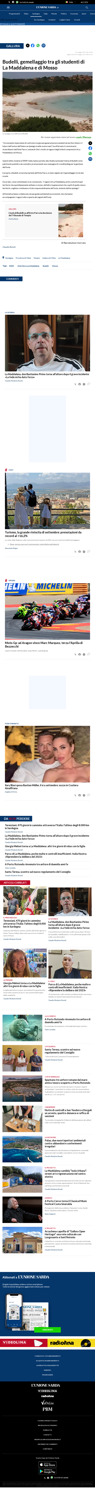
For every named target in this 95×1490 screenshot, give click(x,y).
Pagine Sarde (47, 1375)
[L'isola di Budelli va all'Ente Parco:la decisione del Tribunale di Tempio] (70, 227)
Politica (64, 14)
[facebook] (13, 2)
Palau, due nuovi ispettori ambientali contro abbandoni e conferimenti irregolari (65, 1143)
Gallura (13, 46)
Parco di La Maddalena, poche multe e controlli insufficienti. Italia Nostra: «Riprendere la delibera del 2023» (69, 987)
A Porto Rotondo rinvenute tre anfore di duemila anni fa (36, 864)
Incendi (77, 20)
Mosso (55, 266)
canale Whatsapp (83, 137)
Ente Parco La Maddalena (28, 266)
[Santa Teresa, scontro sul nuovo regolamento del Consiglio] (22, 1058)
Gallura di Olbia (49, 258)
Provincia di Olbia (23, 258)
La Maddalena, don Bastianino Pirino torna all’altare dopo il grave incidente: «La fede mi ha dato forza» (69, 924)
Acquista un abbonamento (47, 1361)
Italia (46, 14)
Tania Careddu (10, 868)
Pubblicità (47, 1430)
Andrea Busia (13, 219)
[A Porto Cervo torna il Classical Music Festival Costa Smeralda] (22, 1210)
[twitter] (9, 2)
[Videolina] (24, 1342)
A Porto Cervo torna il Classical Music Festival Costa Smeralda (66, 1202)
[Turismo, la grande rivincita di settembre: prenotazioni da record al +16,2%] (47, 501)
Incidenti (51, 20)
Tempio (36, 258)
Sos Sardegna (39, 20)
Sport (84, 14)
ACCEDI (84, 2)
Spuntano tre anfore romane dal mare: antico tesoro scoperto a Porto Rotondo (67, 1081)
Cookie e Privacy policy (47, 1421)
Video (26, 14)
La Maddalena (64, 258)
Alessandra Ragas (11, 548)
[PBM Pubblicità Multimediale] (47, 1409)
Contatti (47, 1435)
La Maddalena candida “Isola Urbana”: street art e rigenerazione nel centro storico (66, 1173)
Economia (74, 14)
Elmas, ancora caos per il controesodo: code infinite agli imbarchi (34, 544)
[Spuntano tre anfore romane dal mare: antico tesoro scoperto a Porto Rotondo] (22, 1088)
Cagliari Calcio (64, 20)
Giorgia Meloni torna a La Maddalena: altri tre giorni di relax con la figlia (45, 846)
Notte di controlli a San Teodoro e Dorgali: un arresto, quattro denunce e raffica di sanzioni (68, 1113)
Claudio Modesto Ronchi (14, 381)
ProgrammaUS (14, 14)
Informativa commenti (47, 1444)
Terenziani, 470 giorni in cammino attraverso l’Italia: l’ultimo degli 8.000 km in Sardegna (24, 923)
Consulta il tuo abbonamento (47, 1356)
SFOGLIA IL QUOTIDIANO (12, 24)
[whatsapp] (17, 2)
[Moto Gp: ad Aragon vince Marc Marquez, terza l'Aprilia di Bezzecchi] (47, 611)
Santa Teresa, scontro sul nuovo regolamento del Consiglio (38, 871)
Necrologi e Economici (47, 1425)
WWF (11, 266)
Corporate (47, 1449)
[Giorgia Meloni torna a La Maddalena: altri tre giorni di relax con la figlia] (25, 963)
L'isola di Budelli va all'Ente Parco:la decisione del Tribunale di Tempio (30, 214)
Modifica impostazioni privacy (47, 1439)
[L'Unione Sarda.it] (47, 7)
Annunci (47, 1370)
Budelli (46, 266)
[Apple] (47, 1464)
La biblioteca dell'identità (47, 1365)
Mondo (54, 14)
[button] (28, 45)
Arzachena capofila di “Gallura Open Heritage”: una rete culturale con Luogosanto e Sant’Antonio (65, 1234)
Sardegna (36, 14)
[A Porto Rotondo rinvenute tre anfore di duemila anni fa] (22, 1028)
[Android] (47, 1471)
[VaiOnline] (47, 1404)
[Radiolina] (71, 1343)
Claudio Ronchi (8, 247)
